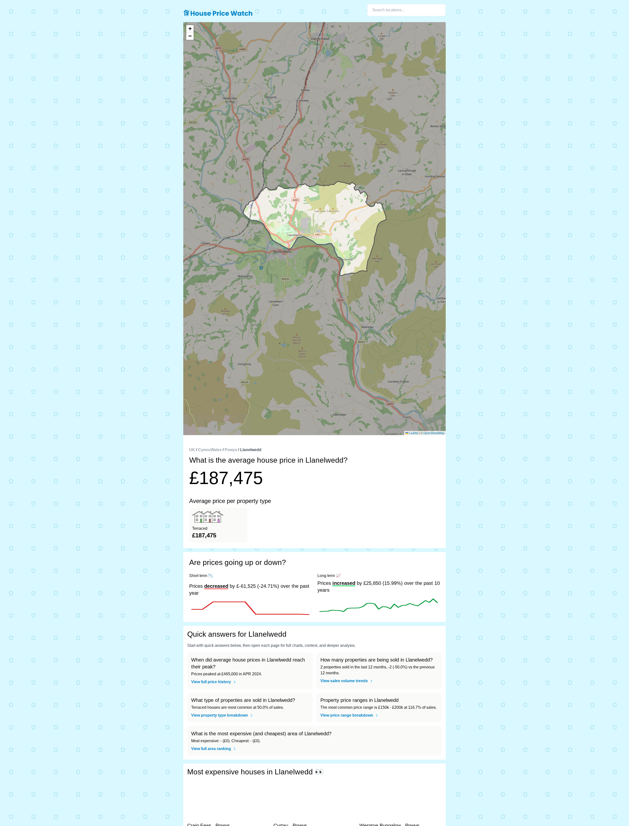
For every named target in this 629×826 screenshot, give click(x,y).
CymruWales (210, 450)
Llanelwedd (250, 450)
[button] (190, 28)
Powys (231, 450)
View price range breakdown (346, 715)
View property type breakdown (219, 715)
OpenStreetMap (433, 433)
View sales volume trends (344, 681)
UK (192, 450)
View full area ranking (211, 749)
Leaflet (413, 433)
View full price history (211, 682)
